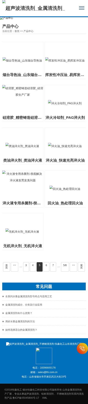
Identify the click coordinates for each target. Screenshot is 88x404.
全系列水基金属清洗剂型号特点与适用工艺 (28, 296)
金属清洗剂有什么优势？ (18, 313)
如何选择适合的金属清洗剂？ (21, 329)
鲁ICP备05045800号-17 (27, 397)
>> (73, 265)
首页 (17, 31)
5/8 (65, 265)
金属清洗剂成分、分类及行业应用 (23, 304)
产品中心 (28, 31)
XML (44, 397)
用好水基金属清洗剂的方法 (20, 321)
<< (14, 265)
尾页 (81, 266)
